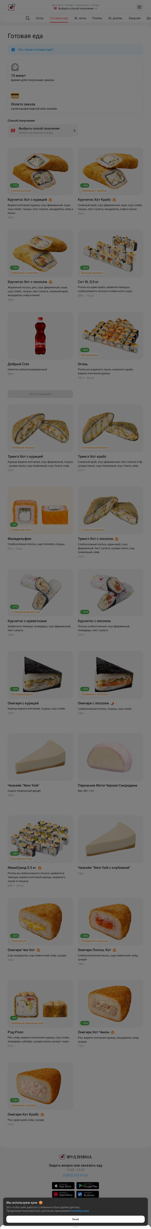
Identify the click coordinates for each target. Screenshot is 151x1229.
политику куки (80, 1210)
